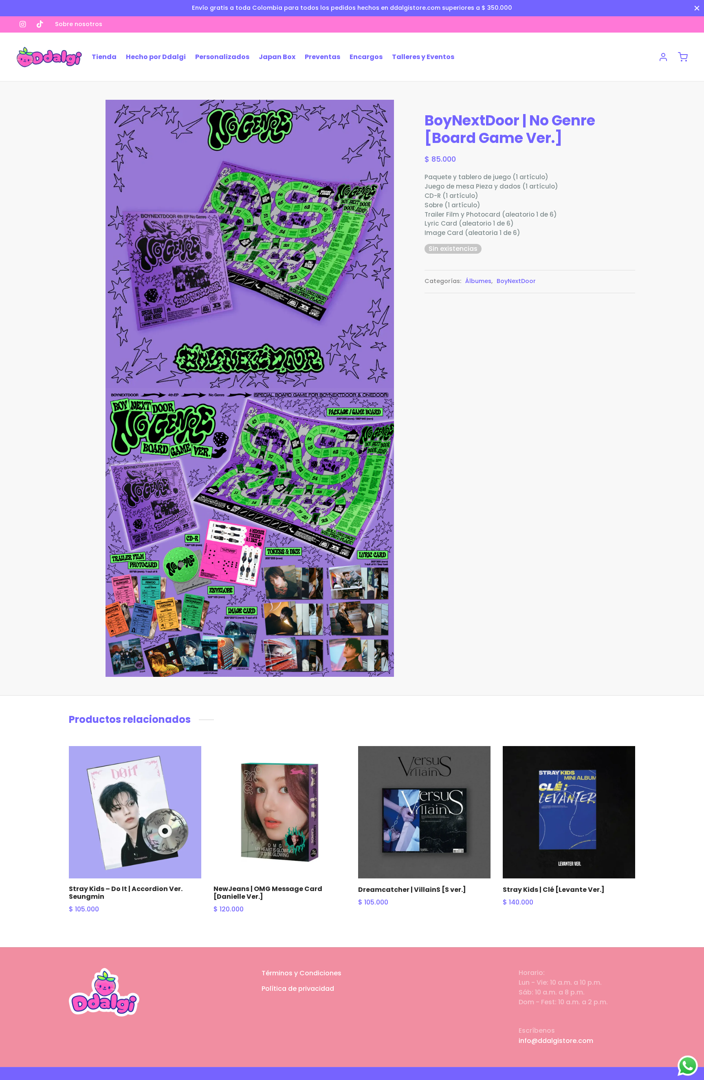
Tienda (104, 56)
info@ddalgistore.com (556, 1040)
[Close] (697, 8)
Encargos (366, 56)
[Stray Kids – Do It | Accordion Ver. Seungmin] (135, 812)
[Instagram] (22, 24)
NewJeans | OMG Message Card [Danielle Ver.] (267, 892)
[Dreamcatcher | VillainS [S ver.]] (424, 812)
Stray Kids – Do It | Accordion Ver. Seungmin (126, 892)
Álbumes (478, 281)
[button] (187, 764)
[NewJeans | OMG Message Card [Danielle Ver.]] (279, 812)
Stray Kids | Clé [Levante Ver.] (554, 889)
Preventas (322, 56)
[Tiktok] (40, 24)
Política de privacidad (298, 988)
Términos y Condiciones (301, 973)
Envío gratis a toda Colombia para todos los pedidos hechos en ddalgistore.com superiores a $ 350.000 (352, 8)
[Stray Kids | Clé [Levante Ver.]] (569, 812)
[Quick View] (187, 783)
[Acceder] (663, 57)
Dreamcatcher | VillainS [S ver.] (412, 889)
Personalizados (222, 56)
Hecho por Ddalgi (156, 56)
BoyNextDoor (516, 281)
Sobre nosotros (78, 24)
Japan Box (277, 56)
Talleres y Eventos (423, 56)
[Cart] (683, 57)
